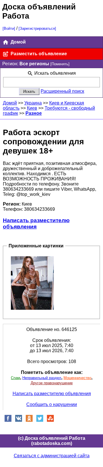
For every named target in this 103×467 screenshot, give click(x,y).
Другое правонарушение (52, 383)
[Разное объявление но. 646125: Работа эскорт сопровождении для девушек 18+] (32, 282)
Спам (15, 378)
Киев (32, 108)
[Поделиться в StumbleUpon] (50, 420)
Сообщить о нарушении (51, 404)
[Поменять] (60, 64)
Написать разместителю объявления (36, 223)
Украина (33, 103)
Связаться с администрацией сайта (52, 455)
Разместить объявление (38, 53)
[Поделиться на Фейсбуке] (8, 420)
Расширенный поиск (62, 91)
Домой (17, 42)
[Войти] (9, 28)
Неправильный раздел (41, 378)
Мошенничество (77, 378)
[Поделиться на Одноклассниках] (29, 420)
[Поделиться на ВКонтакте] (18, 420)
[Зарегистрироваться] (37, 28)
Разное (33, 113)
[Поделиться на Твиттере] (39, 420)
